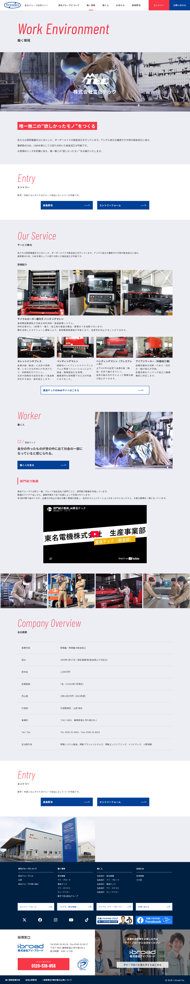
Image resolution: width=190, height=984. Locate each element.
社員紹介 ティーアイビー (108, 892)
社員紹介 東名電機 (105, 876)
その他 (139, 880)
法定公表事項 (31, 980)
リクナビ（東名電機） (68, 906)
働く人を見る (27, 465)
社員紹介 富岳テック (106, 884)
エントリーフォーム (110, 205)
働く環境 (91, 5)
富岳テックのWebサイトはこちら (61, 390)
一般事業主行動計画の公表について (57, 980)
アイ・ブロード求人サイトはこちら (142, 964)
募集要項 (136, 5)
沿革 (20, 880)
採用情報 (140, 876)
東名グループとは (25, 876)
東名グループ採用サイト (26, 5)
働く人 (105, 5)
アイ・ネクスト (64, 888)
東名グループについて (68, 5)
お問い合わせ (179, 5)
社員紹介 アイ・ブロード (108, 880)
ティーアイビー (64, 892)
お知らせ (120, 5)
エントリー (159, 5)
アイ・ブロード (64, 880)
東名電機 (61, 876)
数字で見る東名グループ (68, 896)
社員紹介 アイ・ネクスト (108, 888)
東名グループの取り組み (28, 884)
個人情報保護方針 (12, 980)
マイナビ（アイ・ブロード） (111, 906)
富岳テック (62, 884)
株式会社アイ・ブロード (30, 948)
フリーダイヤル (44, 964)
